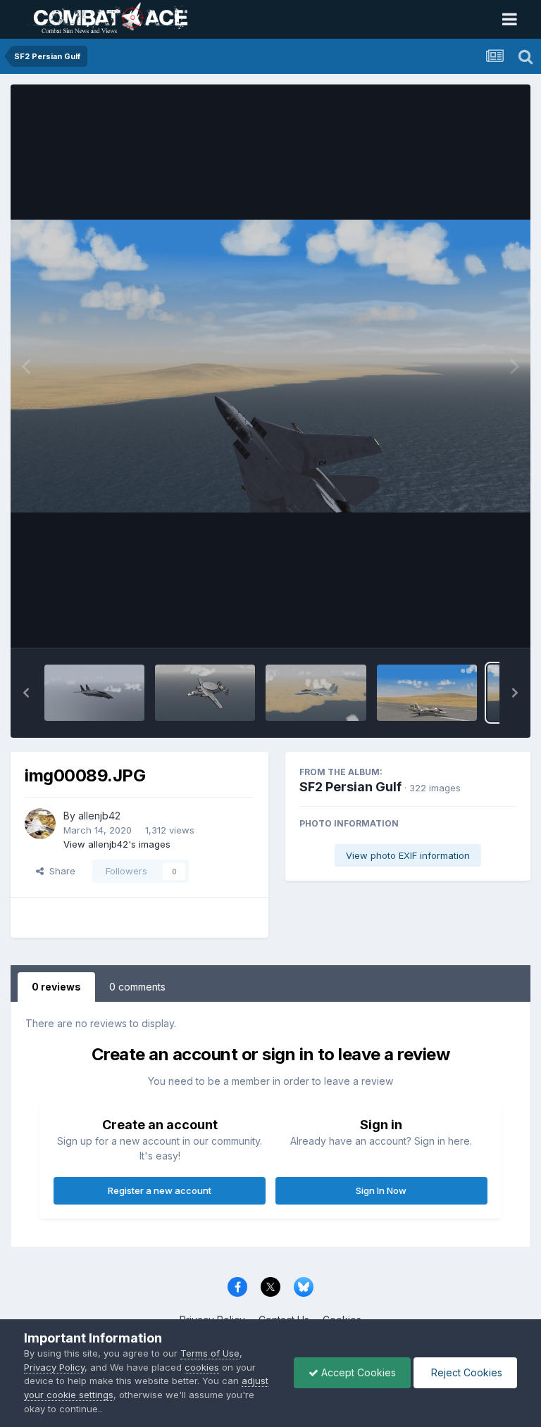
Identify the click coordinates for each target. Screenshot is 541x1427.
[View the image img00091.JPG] (316, 693)
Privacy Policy (54, 1367)
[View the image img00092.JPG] (205, 693)
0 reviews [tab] (56, 987)
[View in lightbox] (270, 366)
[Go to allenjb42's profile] (40, 823)
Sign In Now (381, 1190)
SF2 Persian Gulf (350, 786)
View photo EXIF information (408, 855)
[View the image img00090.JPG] (427, 693)
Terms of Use (210, 1353)
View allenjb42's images (116, 844)
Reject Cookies (465, 1372)
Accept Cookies (357, 1372)
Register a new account (159, 1190)
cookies (202, 1367)
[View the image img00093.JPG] (94, 693)
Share (59, 870)
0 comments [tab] (137, 987)
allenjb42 (99, 816)
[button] (26, 692)
